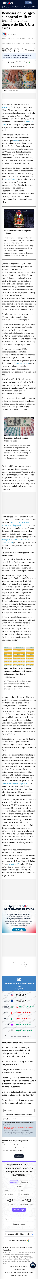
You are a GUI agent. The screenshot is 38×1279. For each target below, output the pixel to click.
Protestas (7, 7)
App (29, 2)
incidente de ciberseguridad (15, 783)
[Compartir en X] (10, 49)
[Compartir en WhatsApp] (3, 49)
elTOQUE (12, 34)
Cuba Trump (17, 7)
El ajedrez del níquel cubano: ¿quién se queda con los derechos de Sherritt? (19, 1093)
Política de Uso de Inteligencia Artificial (19, 1272)
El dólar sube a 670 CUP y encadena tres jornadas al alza (17, 1063)
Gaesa (16, 140)
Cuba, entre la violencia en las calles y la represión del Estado (18, 1071)
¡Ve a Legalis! (19, 1156)
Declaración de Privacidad (19, 1266)
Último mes (19, 1186)
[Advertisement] (19, 96)
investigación (7, 107)
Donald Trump (10, 179)
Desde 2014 (13, 1182)
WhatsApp (16, 57)
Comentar (28, 50)
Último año (24, 1182)
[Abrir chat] (33, 1265)
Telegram (25, 57)
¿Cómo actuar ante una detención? (11, 1145)
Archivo (24, 1275)
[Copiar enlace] (18, 49)
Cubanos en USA (29, 7)
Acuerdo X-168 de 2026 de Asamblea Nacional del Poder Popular (18, 1128)
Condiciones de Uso (19, 1269)
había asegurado (21, 363)
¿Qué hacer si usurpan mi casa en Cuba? (12, 1150)
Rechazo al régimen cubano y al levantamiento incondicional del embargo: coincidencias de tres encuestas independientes (16, 1052)
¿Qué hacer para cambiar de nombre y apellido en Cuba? (16, 1147)
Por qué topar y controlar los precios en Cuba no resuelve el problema (18, 1101)
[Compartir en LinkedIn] (14, 49)
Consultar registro (19, 1224)
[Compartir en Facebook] (6, 49)
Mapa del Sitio (15, 1275)
